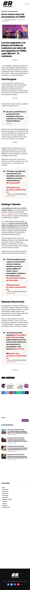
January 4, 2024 (10, 362)
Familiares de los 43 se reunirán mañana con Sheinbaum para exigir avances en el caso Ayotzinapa (17, 441)
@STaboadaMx (12, 280)
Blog (3, 487)
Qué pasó (4, 501)
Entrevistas (5, 495)
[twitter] (11, 584)
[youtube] (18, 584)
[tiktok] (21, 584)
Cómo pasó (5, 489)
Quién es (4, 503)
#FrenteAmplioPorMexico (15, 278)
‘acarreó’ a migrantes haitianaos (10, 214)
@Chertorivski (18, 349)
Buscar (3, 417)
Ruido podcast (6, 507)
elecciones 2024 (10, 377)
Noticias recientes (7, 499)
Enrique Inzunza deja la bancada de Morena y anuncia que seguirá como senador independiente (17, 458)
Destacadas (5, 491)
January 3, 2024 (10, 195)
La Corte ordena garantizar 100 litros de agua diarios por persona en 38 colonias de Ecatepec (17, 449)
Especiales (5, 497)
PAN (17, 227)
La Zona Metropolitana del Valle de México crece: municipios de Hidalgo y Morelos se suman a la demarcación (17, 433)
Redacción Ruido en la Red (10, 19)
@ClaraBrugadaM (13, 183)
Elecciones (5, 493)
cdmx (3, 377)
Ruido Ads (4, 505)
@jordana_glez (14, 187)
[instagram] (15, 584)
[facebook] (8, 584)
